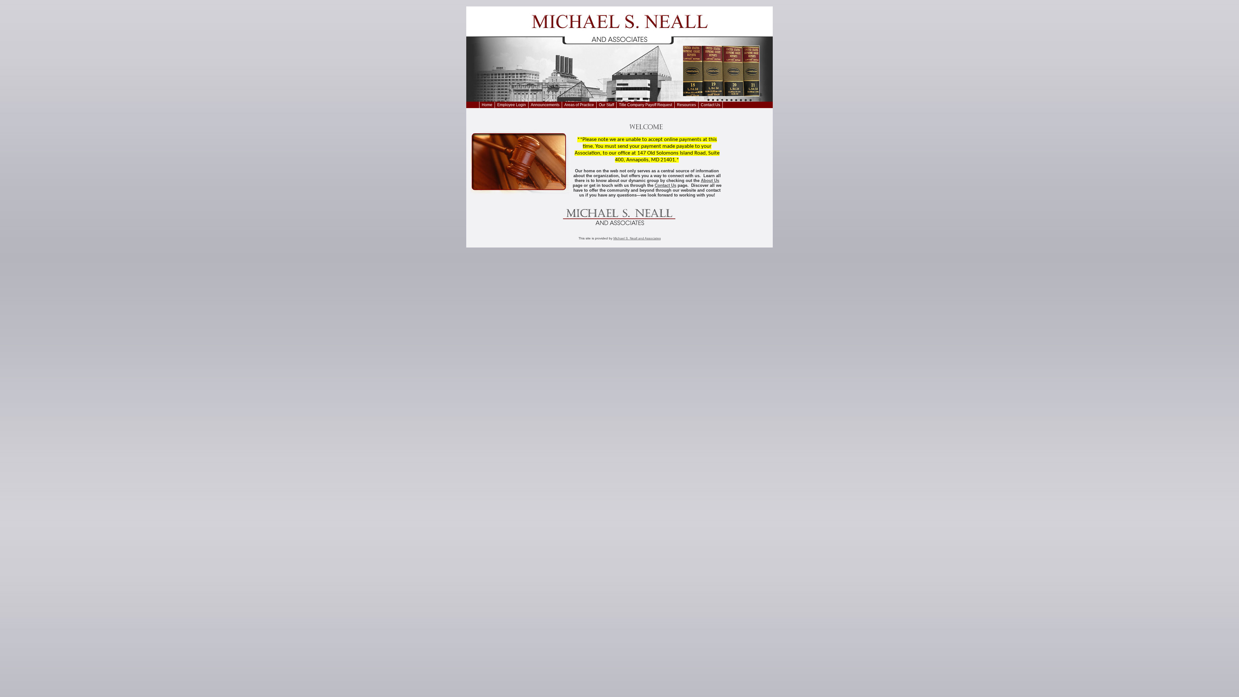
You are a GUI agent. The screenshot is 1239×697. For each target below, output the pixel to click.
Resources (686, 105)
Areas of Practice (579, 105)
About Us (710, 180)
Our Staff (606, 105)
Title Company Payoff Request (645, 105)
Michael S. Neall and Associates (637, 238)
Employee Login (511, 105)
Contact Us (710, 105)
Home (487, 105)
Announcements (545, 105)
